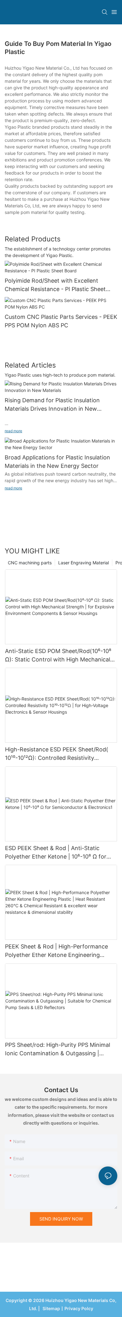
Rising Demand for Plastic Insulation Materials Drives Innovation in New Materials (52, 405)
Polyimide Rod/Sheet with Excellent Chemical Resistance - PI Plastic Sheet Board (55, 285)
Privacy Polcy (78, 1308)
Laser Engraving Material (83, 562)
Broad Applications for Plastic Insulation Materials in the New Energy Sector (57, 461)
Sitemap (50, 1308)
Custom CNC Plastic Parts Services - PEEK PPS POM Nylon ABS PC (61, 321)
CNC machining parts (30, 562)
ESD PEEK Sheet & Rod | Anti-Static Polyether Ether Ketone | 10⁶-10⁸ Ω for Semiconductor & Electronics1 (55, 853)
